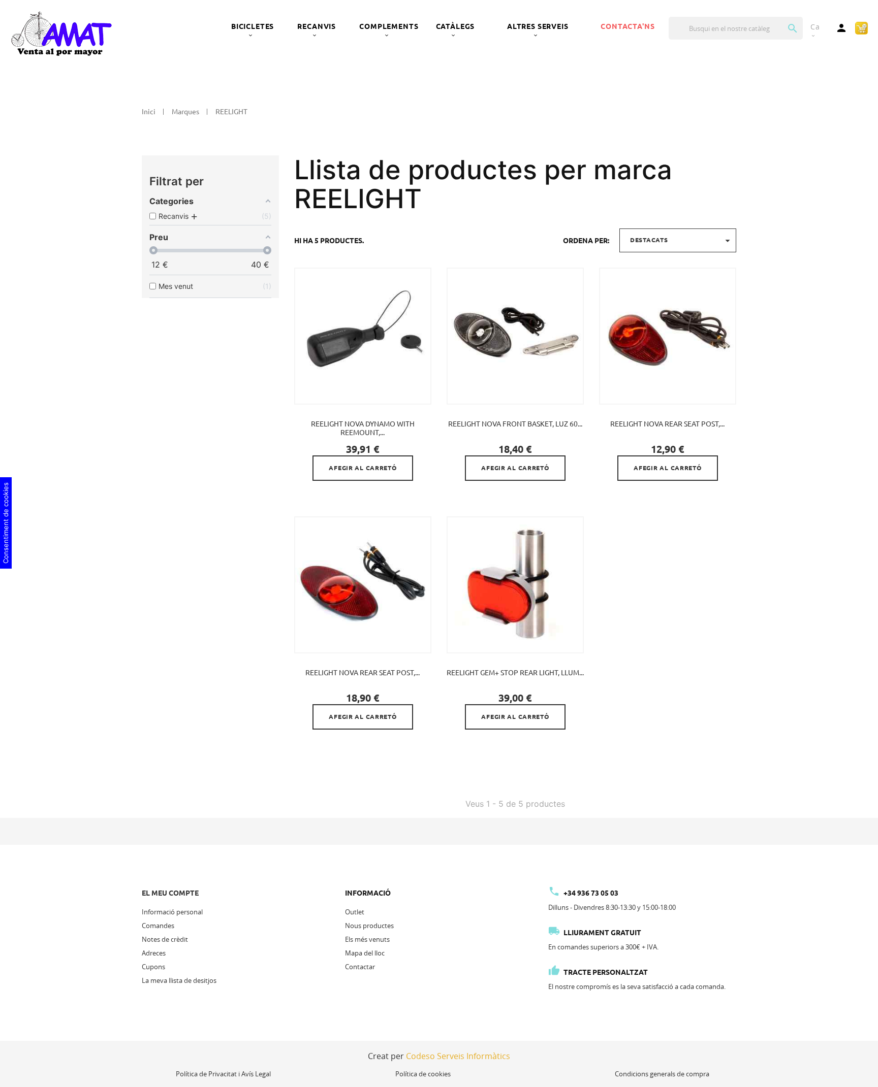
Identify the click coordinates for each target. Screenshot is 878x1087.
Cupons (153, 966)
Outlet (354, 911)
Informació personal (172, 911)
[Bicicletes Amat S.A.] (61, 33)
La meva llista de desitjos (179, 980)
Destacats (681, 240)
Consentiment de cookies (6, 523)
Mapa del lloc (365, 953)
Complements (388, 26)
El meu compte (170, 893)
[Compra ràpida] (861, 27)
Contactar (360, 966)
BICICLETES (252, 26)
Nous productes (369, 925)
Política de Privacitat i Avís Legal (223, 1073)
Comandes (158, 925)
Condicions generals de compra (662, 1073)
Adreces (154, 953)
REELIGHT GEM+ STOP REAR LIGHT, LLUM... (515, 673)
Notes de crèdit (165, 939)
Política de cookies (423, 1073)
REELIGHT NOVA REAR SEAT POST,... (667, 424)
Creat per (439, 1056)
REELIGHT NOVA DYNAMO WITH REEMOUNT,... (363, 428)
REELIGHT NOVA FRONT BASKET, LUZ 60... (515, 424)
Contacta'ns (627, 26)
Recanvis (316, 26)
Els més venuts (367, 939)
